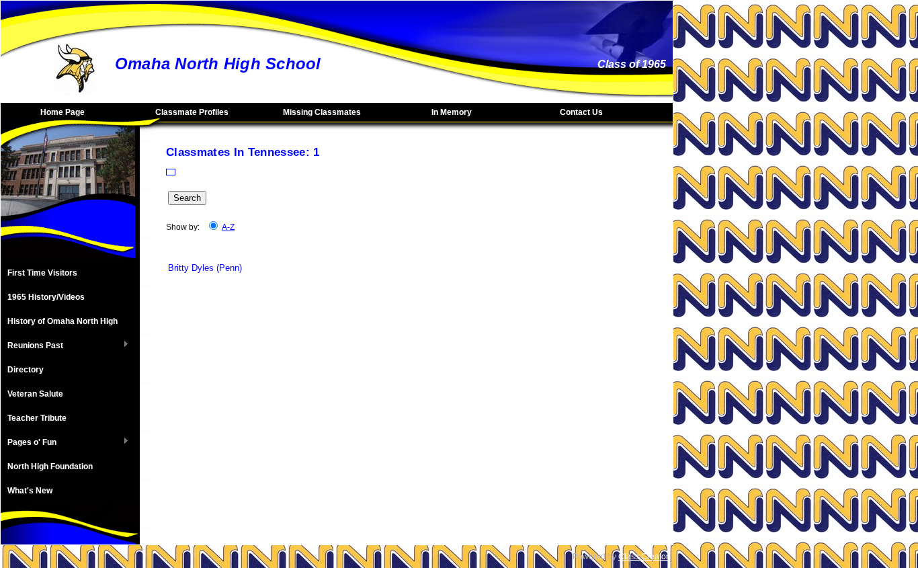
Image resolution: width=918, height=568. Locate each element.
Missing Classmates (322, 112)
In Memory (451, 112)
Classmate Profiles (191, 112)
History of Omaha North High (62, 321)
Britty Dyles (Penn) (205, 268)
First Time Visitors (42, 273)
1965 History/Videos (46, 297)
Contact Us (581, 112)
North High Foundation (50, 466)
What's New (29, 490)
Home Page (62, 112)
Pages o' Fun (28, 443)
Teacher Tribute (37, 418)
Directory (25, 369)
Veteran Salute (35, 394)
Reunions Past (32, 346)
